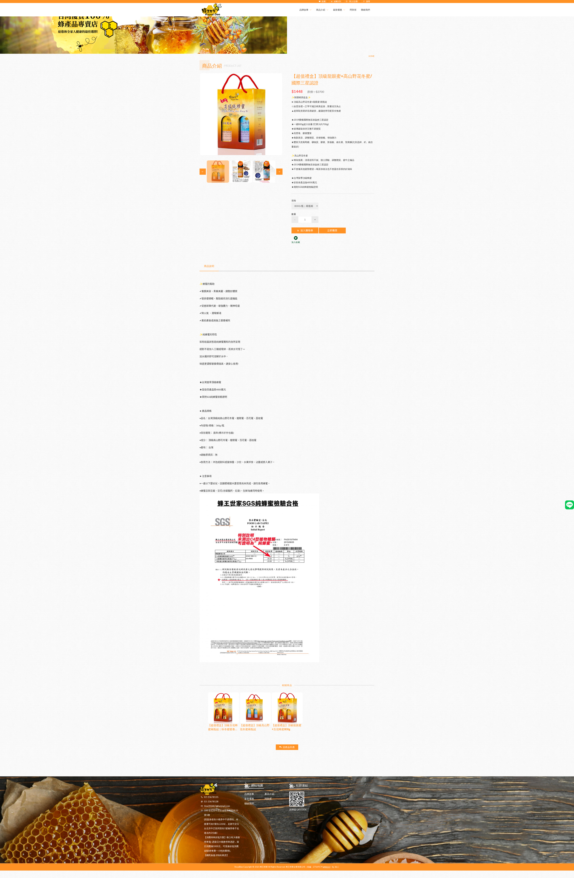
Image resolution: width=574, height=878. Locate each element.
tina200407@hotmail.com (217, 806)
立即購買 (332, 230)
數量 (293, 214)
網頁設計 (327, 867)
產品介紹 (269, 793)
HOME (371, 56)
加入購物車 (306, 230)
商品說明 (209, 266)
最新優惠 (249, 798)
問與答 (268, 798)
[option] (241, 114)
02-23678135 (211, 797)
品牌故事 (249, 793)
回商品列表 (289, 747)
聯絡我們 (249, 803)
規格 (293, 200)
